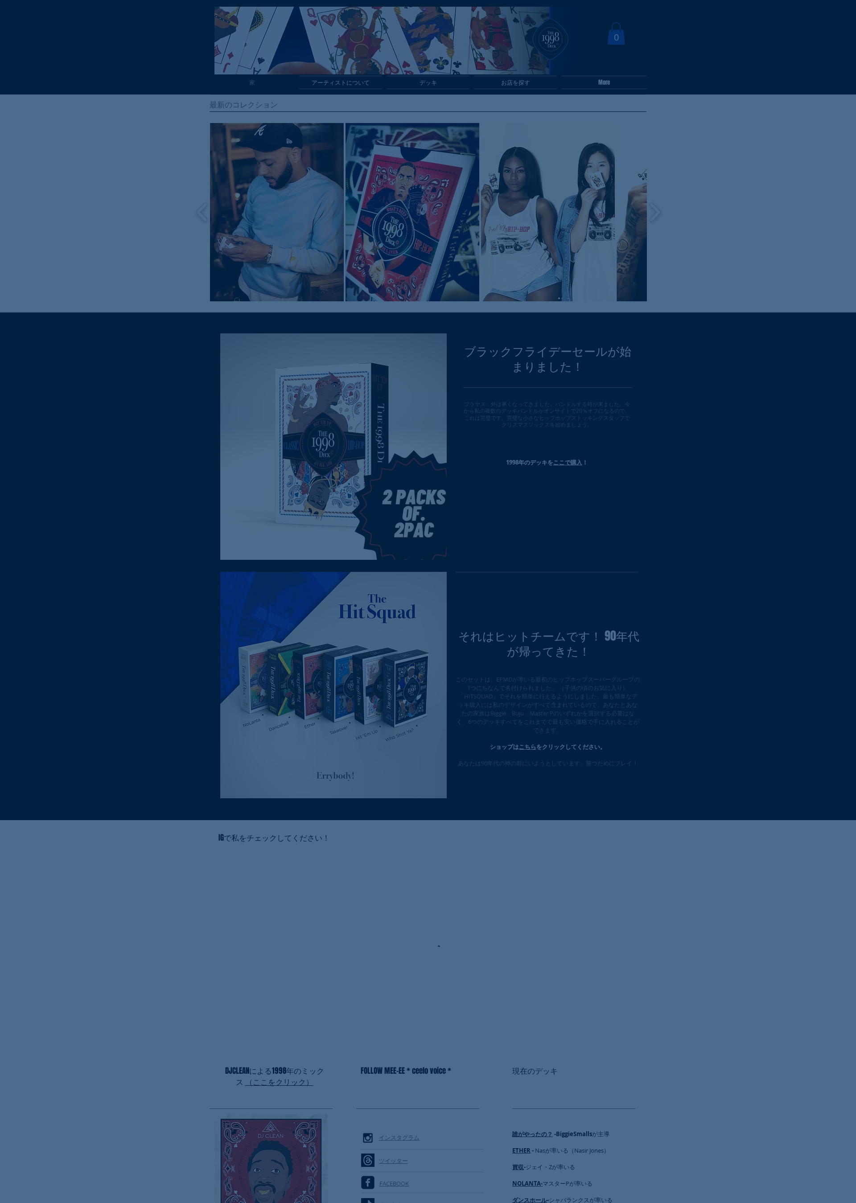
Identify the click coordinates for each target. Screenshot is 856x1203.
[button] (556, 504)
